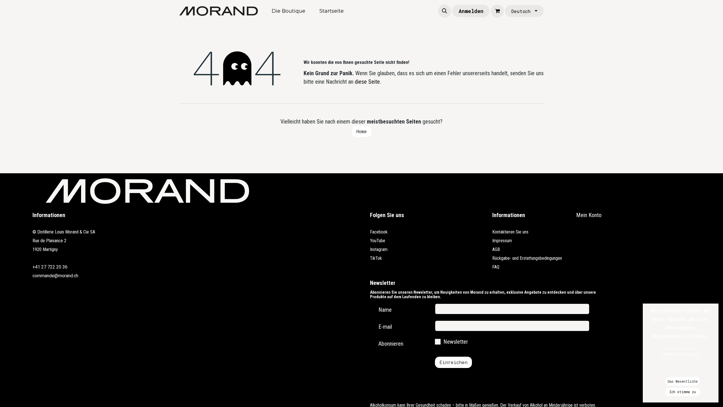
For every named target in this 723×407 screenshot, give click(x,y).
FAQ (497, 267)
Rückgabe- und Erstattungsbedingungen (527, 258)
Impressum (502, 240)
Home (361, 131)
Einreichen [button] (453, 362)
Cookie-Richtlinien (680, 353)
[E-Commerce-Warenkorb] (497, 11)
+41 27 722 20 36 (49, 267)
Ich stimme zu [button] (682, 391)
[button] (444, 11)
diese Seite (367, 81)
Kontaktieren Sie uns (510, 232)
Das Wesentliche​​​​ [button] (683, 381)
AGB (496, 249)
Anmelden (471, 11)
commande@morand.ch (55, 275)
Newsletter (455, 341)
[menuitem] (288, 11)
